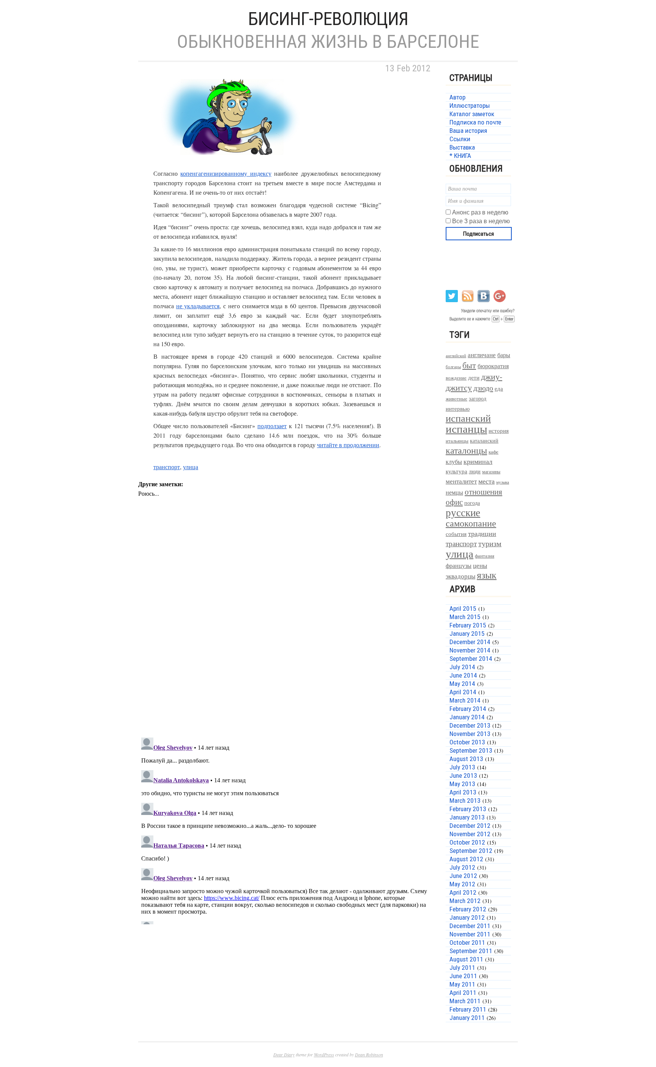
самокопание (471, 523)
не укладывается (198, 306)
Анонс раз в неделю (480, 212)
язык (487, 574)
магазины (491, 471)
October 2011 (467, 942)
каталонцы (466, 450)
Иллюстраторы (469, 105)
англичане (482, 355)
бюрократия (493, 366)
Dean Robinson (369, 1054)
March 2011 (465, 1001)
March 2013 (465, 800)
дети (473, 377)
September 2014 (470, 658)
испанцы (466, 428)
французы (459, 565)
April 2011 (462, 992)
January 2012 (467, 917)
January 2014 (467, 717)
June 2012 (463, 875)
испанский (468, 417)
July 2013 (462, 767)
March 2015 (465, 617)
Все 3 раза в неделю (481, 221)
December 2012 (469, 825)
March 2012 (465, 901)
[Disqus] (286, 633)
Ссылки (459, 139)
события (456, 533)
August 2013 (466, 759)
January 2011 (467, 1017)
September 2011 (470, 951)
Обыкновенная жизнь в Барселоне (328, 41)
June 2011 (463, 976)
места (486, 481)
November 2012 (469, 834)
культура (456, 471)
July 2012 (462, 867)
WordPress (324, 1054)
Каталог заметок (471, 114)
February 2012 (467, 909)
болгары (453, 366)
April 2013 (462, 792)
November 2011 (469, 934)
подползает (272, 426)
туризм (489, 543)
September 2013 (470, 750)
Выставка (462, 147)
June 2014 (463, 675)
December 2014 (469, 642)
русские (463, 512)
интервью (458, 408)
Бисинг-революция (328, 19)
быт (469, 364)
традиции (482, 533)
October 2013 (467, 742)
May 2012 (462, 884)
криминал (478, 461)
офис (454, 501)
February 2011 (467, 1009)
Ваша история (468, 130)
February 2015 (467, 625)
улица (190, 467)
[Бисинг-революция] (233, 164)
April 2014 (462, 692)
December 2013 (469, 725)
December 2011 (469, 926)
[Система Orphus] (481, 322)
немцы (454, 492)
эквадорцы (460, 576)
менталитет (461, 481)
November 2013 (469, 734)
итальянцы (457, 440)
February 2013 (467, 809)
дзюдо (483, 388)
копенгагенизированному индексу (225, 173)
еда (499, 388)
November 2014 (469, 650)
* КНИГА (460, 155)
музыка (502, 482)
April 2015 (462, 608)
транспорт (166, 467)
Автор (457, 97)
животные (456, 399)
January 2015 (467, 633)
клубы (454, 461)
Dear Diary (284, 1054)
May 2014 (462, 683)
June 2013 (463, 775)
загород (477, 398)
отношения (483, 491)
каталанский (484, 440)
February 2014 (467, 708)
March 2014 (465, 700)
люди (475, 471)
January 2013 (467, 817)
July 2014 (462, 667)
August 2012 (466, 859)
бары (503, 355)
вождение (456, 378)
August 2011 (466, 959)
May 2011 (462, 984)
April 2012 (462, 892)
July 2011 (462, 967)
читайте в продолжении (348, 445)
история (499, 430)
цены (480, 565)
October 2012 (467, 842)
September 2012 (470, 850)
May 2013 (462, 784)
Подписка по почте (475, 122)
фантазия (484, 556)
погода (472, 502)
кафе (493, 452)
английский (456, 355)
